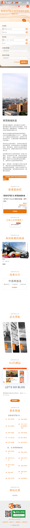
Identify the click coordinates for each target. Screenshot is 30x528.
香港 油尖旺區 (24, 472)
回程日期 (5, 55)
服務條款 (18, 522)
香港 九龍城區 (11, 465)
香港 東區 (10, 472)
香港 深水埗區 (24, 459)
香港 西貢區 (24, 465)
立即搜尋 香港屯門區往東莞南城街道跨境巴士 (15, 178)
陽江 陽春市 (24, 437)
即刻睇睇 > (15, 287)
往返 (24, 20)
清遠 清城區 (24, 419)
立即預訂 (15, 211)
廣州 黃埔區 (11, 419)
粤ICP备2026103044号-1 (15, 519)
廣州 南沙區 (24, 442)
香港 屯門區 (11, 478)
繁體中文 (22, 6)
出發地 (4, 26)
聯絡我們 (24, 522)
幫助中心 (12, 522)
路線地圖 (17, 62)
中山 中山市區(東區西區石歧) (24, 426)
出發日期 (5, 48)
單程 (28, 20)
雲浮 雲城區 (11, 442)
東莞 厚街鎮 (24, 432)
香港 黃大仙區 (11, 459)
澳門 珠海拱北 (11, 452)
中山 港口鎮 (11, 437)
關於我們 (5, 522)
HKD (14, 6)
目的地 (4, 37)
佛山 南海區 (11, 426)
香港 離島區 (24, 478)
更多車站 (15, 495)
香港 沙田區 (24, 452)
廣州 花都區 (11, 432)
